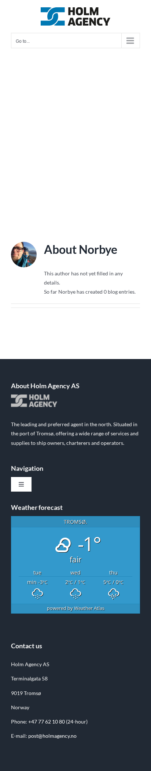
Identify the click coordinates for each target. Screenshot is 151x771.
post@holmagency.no (52, 736)
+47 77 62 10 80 (46, 721)
